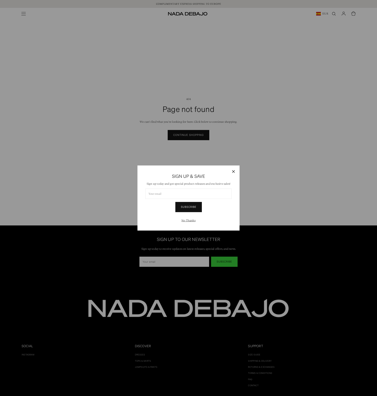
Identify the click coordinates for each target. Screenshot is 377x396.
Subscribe (188, 206)
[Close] (233, 171)
